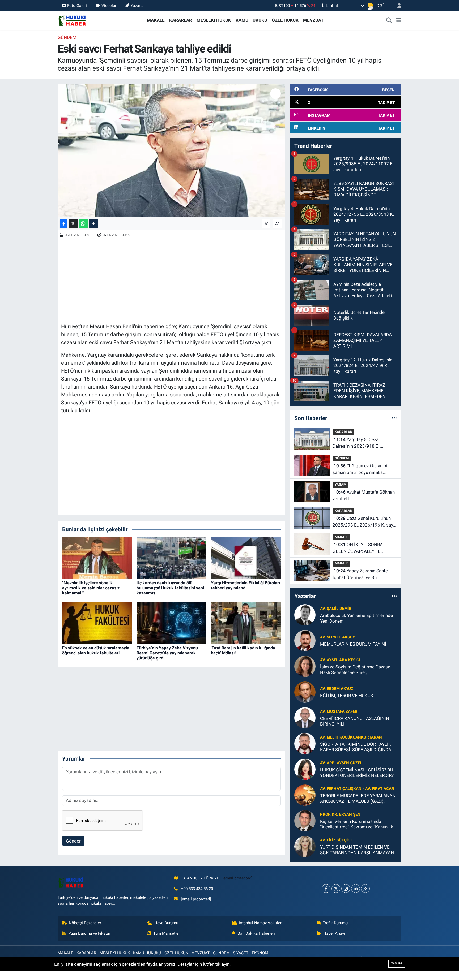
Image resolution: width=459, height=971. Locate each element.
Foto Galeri (77, 5)
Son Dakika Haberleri (256, 933)
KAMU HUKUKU (251, 20)
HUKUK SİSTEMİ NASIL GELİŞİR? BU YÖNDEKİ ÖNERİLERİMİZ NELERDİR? (357, 772)
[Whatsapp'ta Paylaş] (83, 223)
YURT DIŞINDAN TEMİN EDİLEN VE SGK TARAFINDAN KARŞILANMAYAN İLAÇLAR (357, 850)
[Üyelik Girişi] (397, 5)
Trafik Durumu (335, 923)
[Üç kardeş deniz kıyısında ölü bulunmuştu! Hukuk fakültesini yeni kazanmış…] (171, 557)
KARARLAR (180, 20)
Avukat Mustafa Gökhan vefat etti (364, 495)
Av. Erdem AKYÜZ (336, 688)
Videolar (108, 5)
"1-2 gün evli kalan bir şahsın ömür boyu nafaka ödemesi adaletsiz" (361, 469)
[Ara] (389, 20)
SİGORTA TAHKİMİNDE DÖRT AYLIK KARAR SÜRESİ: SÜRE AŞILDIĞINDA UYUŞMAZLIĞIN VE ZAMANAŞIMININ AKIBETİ (357, 747)
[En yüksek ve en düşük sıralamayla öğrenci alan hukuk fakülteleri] (97, 622)
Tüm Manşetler (166, 933)
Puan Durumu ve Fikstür (89, 933)
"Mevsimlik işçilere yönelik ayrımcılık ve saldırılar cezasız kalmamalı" (91, 587)
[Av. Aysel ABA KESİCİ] (305, 665)
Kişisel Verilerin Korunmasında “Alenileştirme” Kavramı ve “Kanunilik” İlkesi (357, 824)
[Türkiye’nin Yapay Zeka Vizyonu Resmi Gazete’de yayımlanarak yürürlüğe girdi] (171, 622)
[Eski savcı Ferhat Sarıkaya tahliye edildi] (171, 150)
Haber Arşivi (334, 933)
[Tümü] (394, 418)
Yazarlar (138, 5)
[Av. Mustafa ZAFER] (305, 717)
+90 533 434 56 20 (197, 888)
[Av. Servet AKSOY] (305, 640)
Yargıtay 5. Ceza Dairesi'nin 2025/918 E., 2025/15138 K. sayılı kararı (360, 443)
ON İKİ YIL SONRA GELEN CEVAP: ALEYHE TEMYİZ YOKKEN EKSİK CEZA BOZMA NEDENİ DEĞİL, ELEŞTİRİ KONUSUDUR (363, 548)
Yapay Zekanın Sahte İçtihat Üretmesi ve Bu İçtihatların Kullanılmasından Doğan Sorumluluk (361, 574)
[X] (336, 888)
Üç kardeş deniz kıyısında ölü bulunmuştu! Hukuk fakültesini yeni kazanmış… (170, 587)
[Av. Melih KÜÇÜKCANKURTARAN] (305, 743)
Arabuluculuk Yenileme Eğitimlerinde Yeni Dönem (356, 618)
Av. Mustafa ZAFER (339, 711)
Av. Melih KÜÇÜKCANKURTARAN (351, 737)
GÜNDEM (67, 37)
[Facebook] (326, 888)
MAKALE (156, 20)
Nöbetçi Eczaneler (85, 923)
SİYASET (240, 953)
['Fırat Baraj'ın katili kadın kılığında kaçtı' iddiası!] (246, 622)
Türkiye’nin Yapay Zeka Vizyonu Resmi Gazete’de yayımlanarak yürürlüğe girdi (167, 653)
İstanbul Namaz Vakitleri (261, 923)
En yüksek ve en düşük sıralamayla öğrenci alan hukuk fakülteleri (95, 650)
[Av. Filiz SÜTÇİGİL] (305, 846)
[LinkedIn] (355, 888)
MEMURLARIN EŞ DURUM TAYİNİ (353, 644)
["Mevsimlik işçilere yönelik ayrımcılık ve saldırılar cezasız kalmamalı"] (97, 557)
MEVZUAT (313, 20)
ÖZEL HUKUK (285, 20)
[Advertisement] (171, 281)
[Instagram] (345, 888)
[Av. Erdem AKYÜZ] (305, 691)
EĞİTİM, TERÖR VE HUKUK (346, 695)
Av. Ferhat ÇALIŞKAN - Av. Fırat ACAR (357, 788)
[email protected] (237, 878)
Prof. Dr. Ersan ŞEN (340, 814)
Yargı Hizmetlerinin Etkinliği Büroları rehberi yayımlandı (245, 585)
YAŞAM (340, 484)
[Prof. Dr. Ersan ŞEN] (305, 820)
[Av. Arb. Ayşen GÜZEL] (305, 768)
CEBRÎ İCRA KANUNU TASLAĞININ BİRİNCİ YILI (354, 721)
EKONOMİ (260, 953)
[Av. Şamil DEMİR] (305, 614)
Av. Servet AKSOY (337, 637)
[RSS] (365, 888)
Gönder (73, 841)
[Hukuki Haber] (72, 20)
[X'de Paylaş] (73, 223)
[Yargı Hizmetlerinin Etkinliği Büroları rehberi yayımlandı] (246, 557)
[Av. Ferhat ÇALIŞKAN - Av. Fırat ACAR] (305, 794)
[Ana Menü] (398, 20)
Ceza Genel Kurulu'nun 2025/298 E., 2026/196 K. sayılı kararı (364, 522)
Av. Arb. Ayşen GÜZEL (341, 763)
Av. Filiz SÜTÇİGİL (337, 840)
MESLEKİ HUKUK (214, 20)
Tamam (396, 963)
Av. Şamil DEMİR (335, 608)
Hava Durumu (166, 923)
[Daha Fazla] (93, 223)
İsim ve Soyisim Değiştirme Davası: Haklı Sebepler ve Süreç (355, 669)
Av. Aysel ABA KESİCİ (340, 660)
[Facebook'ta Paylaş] (63, 223)
